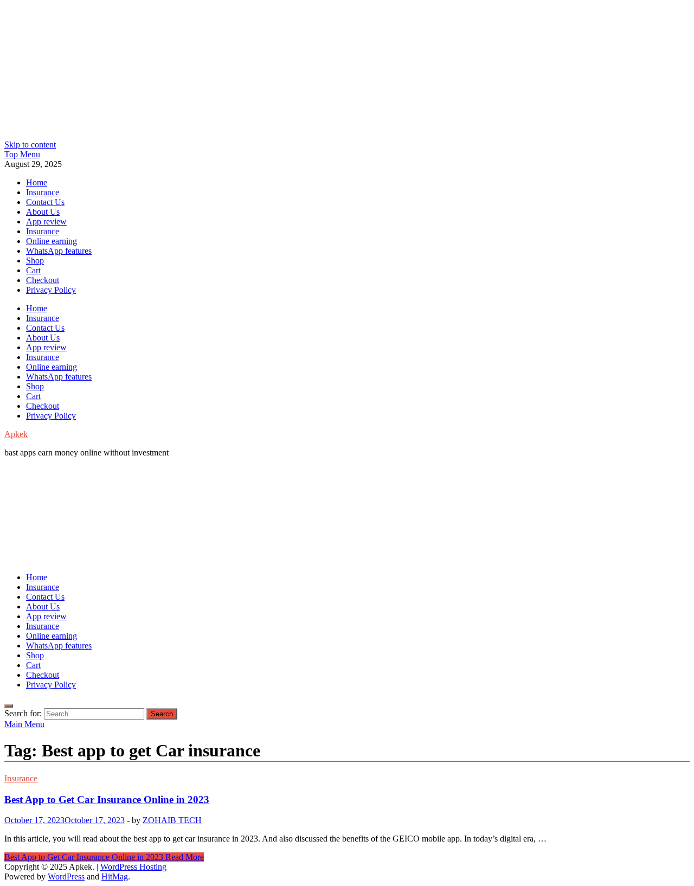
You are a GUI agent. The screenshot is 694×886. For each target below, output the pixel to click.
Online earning (51, 241)
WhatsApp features (59, 250)
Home (36, 182)
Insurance (42, 192)
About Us (43, 211)
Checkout (42, 280)
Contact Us (45, 202)
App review (46, 221)
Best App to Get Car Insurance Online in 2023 (106, 799)
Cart (33, 270)
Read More (104, 857)
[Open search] (8, 706)
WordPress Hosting (133, 866)
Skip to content (30, 144)
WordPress (66, 876)
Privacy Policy (51, 289)
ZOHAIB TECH (172, 820)
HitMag (114, 876)
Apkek (16, 434)
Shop (35, 260)
